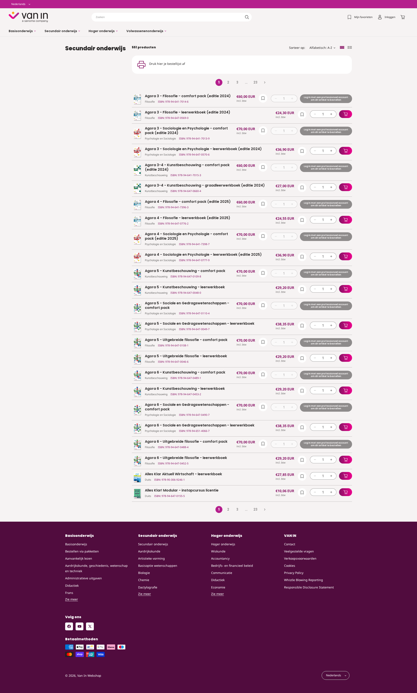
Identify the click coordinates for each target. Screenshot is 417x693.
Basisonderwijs (76, 544)
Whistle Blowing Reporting (303, 580)
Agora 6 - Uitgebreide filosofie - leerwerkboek (186, 458)
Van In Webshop (89, 675)
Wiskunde (218, 551)
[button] (22, 31)
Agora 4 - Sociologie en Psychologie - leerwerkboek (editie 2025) (203, 254)
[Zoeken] (247, 17)
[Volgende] (264, 82)
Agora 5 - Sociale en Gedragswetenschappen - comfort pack (187, 305)
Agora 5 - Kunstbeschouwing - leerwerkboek (185, 287)
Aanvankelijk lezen (78, 558)
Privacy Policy (293, 573)
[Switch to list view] (342, 47)
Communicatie (221, 573)
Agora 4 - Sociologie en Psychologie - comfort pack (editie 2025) (186, 236)
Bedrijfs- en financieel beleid (232, 566)
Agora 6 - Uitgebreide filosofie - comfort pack (186, 441)
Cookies (289, 566)
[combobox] (171, 17)
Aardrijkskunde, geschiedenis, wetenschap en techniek (96, 568)
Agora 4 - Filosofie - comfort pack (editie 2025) (188, 202)
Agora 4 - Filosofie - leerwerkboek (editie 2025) (187, 218)
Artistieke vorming (151, 558)
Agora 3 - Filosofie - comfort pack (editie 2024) (188, 96)
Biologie (144, 573)
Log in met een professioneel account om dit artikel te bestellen (326, 99)
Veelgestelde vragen (299, 551)
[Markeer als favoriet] (262, 98)
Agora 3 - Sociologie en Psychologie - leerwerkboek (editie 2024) (203, 149)
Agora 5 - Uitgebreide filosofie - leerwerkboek (186, 356)
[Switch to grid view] (350, 47)
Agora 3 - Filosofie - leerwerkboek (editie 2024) (187, 112)
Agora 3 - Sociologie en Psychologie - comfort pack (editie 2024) (186, 130)
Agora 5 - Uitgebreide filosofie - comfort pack (186, 340)
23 (255, 82)
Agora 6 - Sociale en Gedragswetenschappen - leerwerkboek (199, 425)
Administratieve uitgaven (83, 578)
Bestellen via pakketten (82, 551)
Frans (69, 593)
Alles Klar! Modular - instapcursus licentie (181, 490)
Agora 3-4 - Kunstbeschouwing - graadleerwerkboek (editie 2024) (205, 185)
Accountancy (220, 558)
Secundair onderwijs (153, 544)
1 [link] (219, 82)
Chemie (143, 580)
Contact (289, 544)
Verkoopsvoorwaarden (300, 558)
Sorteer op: (297, 48)
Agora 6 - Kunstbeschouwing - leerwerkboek (185, 389)
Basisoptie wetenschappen (157, 566)
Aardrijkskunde (149, 551)
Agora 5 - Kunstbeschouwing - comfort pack (185, 271)
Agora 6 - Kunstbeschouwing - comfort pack (185, 372)
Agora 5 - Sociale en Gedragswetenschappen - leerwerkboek (199, 323)
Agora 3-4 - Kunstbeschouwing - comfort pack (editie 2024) (187, 167)
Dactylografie (147, 587)
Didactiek (72, 585)
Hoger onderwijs (223, 544)
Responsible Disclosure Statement (309, 587)
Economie (218, 587)
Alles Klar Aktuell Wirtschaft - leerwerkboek (183, 474)
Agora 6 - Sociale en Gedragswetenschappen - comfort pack (187, 407)
